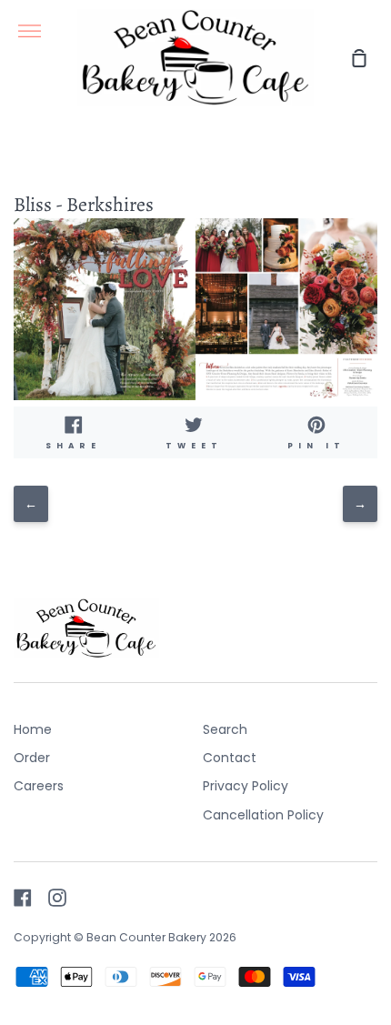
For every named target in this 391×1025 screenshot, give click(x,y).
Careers (39, 786)
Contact (229, 758)
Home (33, 729)
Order (32, 758)
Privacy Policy (245, 786)
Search (225, 729)
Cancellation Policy (263, 815)
